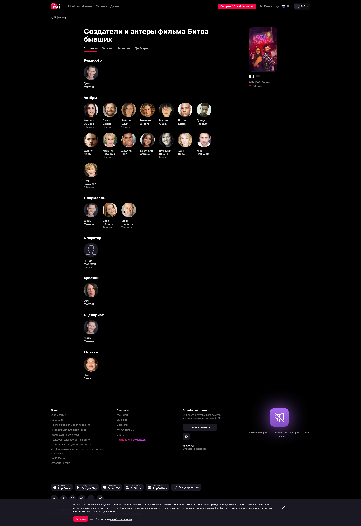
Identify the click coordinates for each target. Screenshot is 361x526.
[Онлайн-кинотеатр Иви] (56, 6)
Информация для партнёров (69, 429)
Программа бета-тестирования (70, 424)
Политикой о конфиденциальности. (95, 511)
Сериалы (122, 424)
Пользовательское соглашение (70, 439)
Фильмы (122, 419)
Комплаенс (58, 457)
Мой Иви (122, 414)
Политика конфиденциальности (71, 444)
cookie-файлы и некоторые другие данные (209, 504)
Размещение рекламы (65, 434)
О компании (58, 414)
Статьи (121, 434)
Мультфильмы (125, 429)
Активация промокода (131, 439)
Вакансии (57, 419)
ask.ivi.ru (188, 445)
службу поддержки (121, 519)
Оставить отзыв (60, 462)
